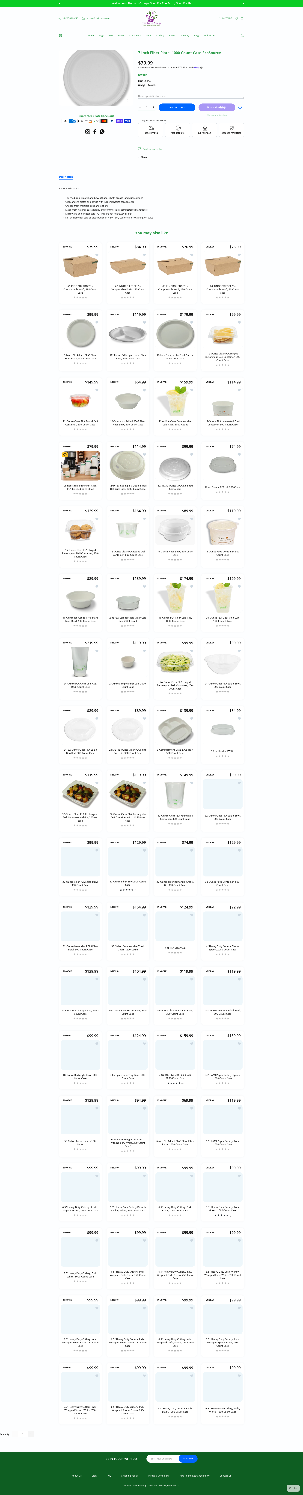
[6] (128, 1119)
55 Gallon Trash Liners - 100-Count (80, 1142)
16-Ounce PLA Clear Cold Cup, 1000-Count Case (175, 619)
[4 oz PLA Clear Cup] (175, 926)
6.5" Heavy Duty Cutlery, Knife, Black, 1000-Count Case (175, 1410)
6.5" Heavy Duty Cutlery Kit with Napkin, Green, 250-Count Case (80, 1209)
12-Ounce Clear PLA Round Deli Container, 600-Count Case (80, 423)
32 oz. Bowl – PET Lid (222, 751)
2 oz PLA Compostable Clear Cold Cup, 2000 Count (127, 619)
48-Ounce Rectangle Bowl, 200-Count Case (80, 1076)
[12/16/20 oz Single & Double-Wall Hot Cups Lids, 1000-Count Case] (128, 466)
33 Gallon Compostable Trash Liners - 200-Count (127, 947)
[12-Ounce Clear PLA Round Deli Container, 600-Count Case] (80, 401)
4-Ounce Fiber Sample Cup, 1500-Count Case (80, 1012)
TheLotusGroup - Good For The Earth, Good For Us (155, 1485)
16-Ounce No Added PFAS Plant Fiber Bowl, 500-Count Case (80, 619)
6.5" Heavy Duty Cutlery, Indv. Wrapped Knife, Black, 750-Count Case (80, 1342)
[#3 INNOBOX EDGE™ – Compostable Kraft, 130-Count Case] (175, 266)
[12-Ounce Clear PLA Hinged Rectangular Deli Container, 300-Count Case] (223, 333)
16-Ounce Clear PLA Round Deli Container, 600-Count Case (127, 553)
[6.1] (223, 1119)
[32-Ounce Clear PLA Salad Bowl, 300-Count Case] (223, 794)
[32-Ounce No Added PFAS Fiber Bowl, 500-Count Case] (80, 926)
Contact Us (225, 1475)
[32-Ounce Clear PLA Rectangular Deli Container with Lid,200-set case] (80, 794)
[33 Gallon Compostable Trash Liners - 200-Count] (128, 926)
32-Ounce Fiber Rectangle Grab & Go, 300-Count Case (175, 883)
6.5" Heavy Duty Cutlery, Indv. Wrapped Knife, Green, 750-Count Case (128, 1342)
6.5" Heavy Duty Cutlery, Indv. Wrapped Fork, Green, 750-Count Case (175, 1275)
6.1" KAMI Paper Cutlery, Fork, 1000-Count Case (222, 1142)
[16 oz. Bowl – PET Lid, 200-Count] (223, 466)
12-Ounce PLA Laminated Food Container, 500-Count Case (222, 423)
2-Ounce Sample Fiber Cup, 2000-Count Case (127, 685)
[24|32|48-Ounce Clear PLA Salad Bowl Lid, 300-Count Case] (128, 730)
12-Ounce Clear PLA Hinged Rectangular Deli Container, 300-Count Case (222, 357)
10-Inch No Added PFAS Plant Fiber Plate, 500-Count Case (80, 357)
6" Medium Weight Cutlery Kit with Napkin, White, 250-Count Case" (128, 1142)
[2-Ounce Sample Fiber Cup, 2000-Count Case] (128, 662)
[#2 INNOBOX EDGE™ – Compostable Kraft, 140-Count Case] (128, 266)
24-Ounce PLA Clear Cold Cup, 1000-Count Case (80, 685)
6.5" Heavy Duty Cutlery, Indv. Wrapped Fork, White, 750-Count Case (222, 1275)
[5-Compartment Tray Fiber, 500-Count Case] (128, 1055)
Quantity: (5, 1434)
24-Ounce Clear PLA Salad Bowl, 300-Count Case (223, 685)
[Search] (242, 35)
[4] (223, 926)
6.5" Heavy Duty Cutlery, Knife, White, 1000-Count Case (222, 1410)
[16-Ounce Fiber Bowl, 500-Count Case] (175, 530)
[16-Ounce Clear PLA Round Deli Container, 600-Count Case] (128, 530)
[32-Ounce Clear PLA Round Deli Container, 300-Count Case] (175, 794)
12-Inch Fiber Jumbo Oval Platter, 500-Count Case (175, 357)
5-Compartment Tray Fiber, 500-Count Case (128, 1076)
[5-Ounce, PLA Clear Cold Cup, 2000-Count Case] (175, 1055)
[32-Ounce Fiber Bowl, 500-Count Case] (128, 861)
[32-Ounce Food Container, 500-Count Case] (223, 861)
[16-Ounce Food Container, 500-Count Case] (223, 530)
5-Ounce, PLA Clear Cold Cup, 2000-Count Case (175, 1076)
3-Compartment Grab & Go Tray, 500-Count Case (175, 751)
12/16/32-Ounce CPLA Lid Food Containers (175, 487)
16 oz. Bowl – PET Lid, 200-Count (223, 487)
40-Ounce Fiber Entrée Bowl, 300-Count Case (128, 1012)
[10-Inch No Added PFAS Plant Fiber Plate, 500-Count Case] (80, 333)
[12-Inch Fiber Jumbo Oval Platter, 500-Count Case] (175, 333)
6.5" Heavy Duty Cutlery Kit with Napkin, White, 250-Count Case (128, 1209)
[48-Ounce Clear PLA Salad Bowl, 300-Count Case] (175, 990)
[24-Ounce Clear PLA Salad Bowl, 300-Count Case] (223, 662)
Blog (94, 1475)
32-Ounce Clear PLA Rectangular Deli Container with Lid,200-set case (80, 817)
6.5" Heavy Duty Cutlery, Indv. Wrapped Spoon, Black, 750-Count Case (222, 1342)
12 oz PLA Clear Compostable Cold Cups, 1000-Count (175, 423)
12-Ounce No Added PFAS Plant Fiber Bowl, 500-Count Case (128, 423)
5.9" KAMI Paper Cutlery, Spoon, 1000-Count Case (223, 1076)
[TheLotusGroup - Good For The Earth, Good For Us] (151, 18)
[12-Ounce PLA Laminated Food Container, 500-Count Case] (223, 401)
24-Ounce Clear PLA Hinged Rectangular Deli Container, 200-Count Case (175, 685)
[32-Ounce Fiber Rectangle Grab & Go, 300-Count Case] (175, 861)
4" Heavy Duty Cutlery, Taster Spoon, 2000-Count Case (222, 947)
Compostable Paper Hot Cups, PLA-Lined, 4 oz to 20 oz (80, 487)
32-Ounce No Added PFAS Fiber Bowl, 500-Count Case (80, 947)
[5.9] (223, 1055)
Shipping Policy (129, 1475)
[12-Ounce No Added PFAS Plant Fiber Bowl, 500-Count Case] (128, 401)
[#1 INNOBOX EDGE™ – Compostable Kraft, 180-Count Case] (80, 266)
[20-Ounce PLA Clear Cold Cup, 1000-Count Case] (223, 598)
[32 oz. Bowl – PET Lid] (223, 730)
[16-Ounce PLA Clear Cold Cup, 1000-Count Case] (175, 598)
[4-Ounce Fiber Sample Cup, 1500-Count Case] (80, 990)
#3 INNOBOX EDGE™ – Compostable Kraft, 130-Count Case (175, 289)
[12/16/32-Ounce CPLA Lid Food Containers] (175, 466)
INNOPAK (67, 247)
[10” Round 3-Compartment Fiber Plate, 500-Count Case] (128, 333)
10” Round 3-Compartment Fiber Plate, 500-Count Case (128, 357)
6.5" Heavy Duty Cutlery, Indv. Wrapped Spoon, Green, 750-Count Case (128, 1410)
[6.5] (80, 1187)
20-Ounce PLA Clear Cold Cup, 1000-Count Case (222, 619)
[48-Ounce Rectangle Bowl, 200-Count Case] (80, 1055)
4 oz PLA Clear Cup (175, 947)
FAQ (109, 1475)
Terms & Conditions (158, 1475)
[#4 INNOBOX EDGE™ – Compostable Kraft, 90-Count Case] (223, 266)
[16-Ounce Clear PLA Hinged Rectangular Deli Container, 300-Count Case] (80, 530)
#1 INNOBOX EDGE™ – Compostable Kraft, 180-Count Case (80, 289)
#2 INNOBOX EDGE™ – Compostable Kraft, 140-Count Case (128, 289)
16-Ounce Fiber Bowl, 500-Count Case (175, 553)
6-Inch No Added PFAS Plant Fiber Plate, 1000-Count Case (175, 1142)
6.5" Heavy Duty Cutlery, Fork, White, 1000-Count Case (80, 1275)
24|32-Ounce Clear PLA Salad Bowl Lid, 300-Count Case (80, 751)
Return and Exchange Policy (195, 1475)
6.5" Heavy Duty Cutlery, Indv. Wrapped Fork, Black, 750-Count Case (128, 1275)
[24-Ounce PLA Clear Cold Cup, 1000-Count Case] (80, 662)
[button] (59, 3)
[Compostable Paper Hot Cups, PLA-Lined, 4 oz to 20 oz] (80, 466)
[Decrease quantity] (15, 1434)
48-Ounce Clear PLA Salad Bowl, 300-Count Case (175, 1012)
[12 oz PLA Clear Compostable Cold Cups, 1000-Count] (175, 401)
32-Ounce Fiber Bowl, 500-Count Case (128, 883)
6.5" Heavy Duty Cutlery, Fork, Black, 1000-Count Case (175, 1209)
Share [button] (144, 157)
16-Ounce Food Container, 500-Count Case (222, 553)
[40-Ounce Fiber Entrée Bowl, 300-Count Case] (128, 990)
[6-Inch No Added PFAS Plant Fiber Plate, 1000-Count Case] (175, 1119)
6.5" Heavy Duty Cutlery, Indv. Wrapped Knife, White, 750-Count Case (175, 1342)
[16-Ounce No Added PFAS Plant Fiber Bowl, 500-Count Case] (80, 598)
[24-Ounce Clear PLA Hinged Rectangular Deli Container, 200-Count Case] (175, 662)
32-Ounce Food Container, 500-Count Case (222, 883)
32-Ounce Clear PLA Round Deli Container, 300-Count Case (175, 817)
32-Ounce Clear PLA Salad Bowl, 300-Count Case (223, 817)
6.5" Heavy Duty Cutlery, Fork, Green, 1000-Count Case (222, 1208)
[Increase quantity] (31, 1434)
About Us (77, 1475)
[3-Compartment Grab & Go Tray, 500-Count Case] (175, 730)
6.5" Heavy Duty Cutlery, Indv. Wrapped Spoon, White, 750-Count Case (80, 1410)
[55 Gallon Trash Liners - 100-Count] (80, 1119)
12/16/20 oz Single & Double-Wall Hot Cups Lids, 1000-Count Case (128, 487)
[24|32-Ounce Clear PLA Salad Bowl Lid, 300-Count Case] (80, 730)
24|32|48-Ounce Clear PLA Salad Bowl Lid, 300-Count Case (127, 751)
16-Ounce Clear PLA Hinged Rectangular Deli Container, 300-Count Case (80, 553)
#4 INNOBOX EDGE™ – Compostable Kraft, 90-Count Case (222, 289)
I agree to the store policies (154, 120)
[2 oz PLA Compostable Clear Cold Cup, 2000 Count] (128, 598)
